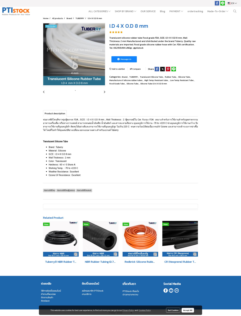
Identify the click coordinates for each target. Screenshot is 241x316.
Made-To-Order (216, 11)
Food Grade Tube (117, 83)
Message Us (125, 59)
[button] (235, 11)
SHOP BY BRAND (124, 11)
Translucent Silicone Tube (151, 77)
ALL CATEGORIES (98, 11)
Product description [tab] (55, 113)
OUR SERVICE (148, 11)
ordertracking (195, 11)
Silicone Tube (184, 77)
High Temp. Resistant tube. (156, 80)
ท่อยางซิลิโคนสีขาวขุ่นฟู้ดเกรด (58, 119)
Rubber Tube (171, 77)
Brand (125, 77)
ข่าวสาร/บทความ (130, 294)
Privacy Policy (128, 310)
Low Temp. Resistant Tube (182, 80)
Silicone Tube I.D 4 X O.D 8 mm (153, 83)
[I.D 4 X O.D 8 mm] (74, 55)
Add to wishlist (118, 69)
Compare (136, 69)
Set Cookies (173, 310)
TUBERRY (133, 77)
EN (233, 3)
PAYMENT (175, 11)
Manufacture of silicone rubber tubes (126, 80)
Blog (162, 11)
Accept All (187, 310)
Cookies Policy (145, 310)
